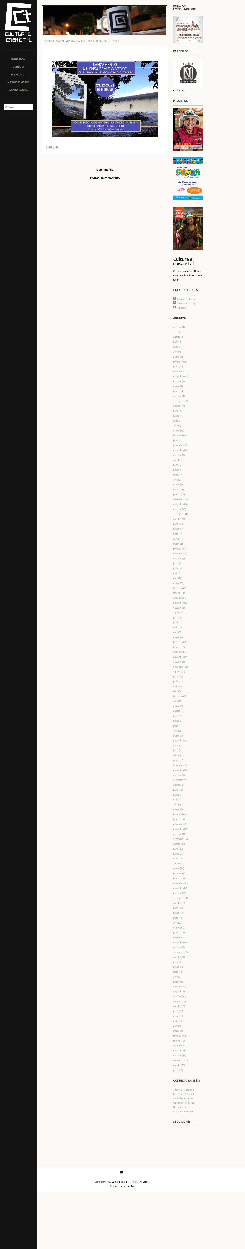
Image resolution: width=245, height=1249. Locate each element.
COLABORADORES (18, 89)
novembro (178, 376)
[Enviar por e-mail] (47, 147)
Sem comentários (109, 41)
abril (175, 351)
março (176, 356)
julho (175, 342)
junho (176, 415)
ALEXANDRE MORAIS (18, 82)
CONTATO (18, 66)
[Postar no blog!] (50, 147)
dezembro (178, 371)
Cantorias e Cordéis (183, 1098)
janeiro (176, 366)
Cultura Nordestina (183, 1111)
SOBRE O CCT (18, 74)
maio (175, 346)
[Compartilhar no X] (53, 147)
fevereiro (178, 361)
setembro (178, 332)
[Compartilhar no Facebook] (56, 147)
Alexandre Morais (186, 299)
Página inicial (18, 59)
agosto (176, 337)
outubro (177, 327)
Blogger (146, 1182)
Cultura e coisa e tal (183, 261)
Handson (181, 307)
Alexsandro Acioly (186, 303)
